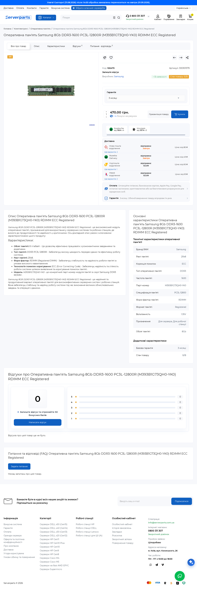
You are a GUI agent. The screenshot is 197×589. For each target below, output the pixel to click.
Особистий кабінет (122, 524)
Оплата (20, 8)
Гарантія (44, 8)
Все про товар (18, 46)
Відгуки (77, 46)
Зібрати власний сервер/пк (90, 8)
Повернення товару (122, 543)
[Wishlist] (111, 57)
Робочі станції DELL (86, 528)
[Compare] (104, 57)
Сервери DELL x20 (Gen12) (53, 535)
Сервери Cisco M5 (49, 561)
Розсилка (117, 535)
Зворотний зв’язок (122, 539)
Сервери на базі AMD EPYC (54, 565)
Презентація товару (159, 114)
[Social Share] (187, 57)
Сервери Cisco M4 (49, 558)
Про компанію (11, 546)
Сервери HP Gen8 (49, 554)
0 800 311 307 (137, 16)
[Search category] (114, 17)
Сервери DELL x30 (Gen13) (53, 532)
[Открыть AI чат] (191, 562)
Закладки (117, 532)
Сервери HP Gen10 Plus (52, 543)
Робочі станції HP (85, 524)
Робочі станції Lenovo (87, 532)
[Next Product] (180, 57)
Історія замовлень (121, 528)
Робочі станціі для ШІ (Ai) (89, 535)
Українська (182, 8)
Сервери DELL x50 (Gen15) (53, 524)
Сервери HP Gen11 (49, 539)
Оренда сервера (12, 535)
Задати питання (19, 466)
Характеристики (56, 46)
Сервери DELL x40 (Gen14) (54, 528)
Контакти (32, 8)
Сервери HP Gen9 (49, 550)
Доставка (8, 8)
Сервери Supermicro (51, 569)
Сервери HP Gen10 (50, 547)
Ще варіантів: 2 (111, 152)
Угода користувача (14, 553)
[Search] (118, 17)
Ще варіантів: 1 (110, 169)
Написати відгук (37, 422)
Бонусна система (60, 8)
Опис (37, 46)
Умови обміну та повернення (19, 557)
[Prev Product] (174, 57)
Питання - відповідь (101, 46)
